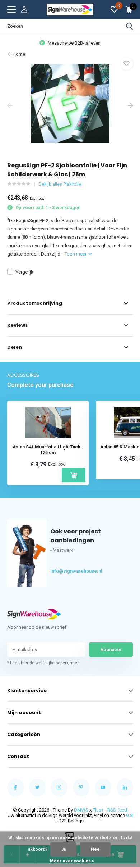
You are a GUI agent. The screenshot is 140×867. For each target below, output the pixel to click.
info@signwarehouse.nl (63, 571)
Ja (63, 849)
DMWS (81, 810)
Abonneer (111, 649)
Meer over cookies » (72, 860)
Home (19, 54)
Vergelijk (24, 272)
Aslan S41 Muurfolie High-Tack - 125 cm (48, 449)
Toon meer (76, 254)
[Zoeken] (129, 26)
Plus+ (98, 810)
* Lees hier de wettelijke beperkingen (43, 662)
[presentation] (10, 106)
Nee (95, 849)
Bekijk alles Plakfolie (60, 184)
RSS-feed (117, 810)
